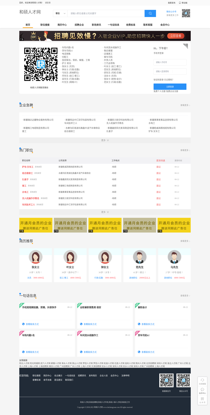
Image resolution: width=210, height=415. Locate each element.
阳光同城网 (35, 363)
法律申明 (125, 376)
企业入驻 (104, 376)
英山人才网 (77, 363)
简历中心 (62, 25)
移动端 (184, 3)
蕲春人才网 (56, 363)
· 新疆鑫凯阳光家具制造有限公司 (122, 128)
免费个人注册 (160, 91)
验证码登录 (159, 80)
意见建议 (58, 380)
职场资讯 (96, 25)
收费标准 (130, 25)
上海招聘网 (43, 366)
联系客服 (147, 25)
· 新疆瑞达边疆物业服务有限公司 (38, 120)
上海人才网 (33, 366)
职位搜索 (45, 25)
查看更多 (184, 105)
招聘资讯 (82, 376)
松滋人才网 (109, 363)
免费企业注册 (172, 91)
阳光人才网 (24, 363)
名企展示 (58, 376)
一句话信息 (113, 25)
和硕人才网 (30, 12)
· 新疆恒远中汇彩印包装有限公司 (80, 120)
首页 (28, 25)
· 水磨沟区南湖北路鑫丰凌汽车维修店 (82, 128)
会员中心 (165, 25)
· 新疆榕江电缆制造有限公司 (36, 128)
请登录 (48, 3)
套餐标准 (37, 380)
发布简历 (93, 376)
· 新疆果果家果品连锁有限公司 (163, 120)
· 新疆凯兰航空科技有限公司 (120, 120)
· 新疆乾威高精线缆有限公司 (162, 128)
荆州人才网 (141, 363)
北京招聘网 (151, 363)
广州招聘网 (65, 366)
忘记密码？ (169, 80)
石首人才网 (119, 363)
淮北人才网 (172, 363)
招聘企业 (79, 25)
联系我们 (69, 380)
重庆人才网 (54, 366)
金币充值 (47, 380)
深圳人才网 (162, 363)
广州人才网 (183, 363)
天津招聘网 (96, 366)
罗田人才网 (88, 363)
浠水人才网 (67, 363)
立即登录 (170, 87)
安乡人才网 (107, 366)
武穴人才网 (45, 363)
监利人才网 (130, 363)
